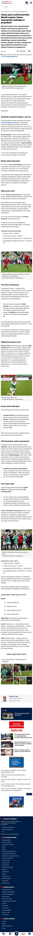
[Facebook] (10, 934)
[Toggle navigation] (31, 3)
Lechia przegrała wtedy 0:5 (9, 123)
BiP (3, 832)
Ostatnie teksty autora (14, 700)
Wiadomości (8, 11)
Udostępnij (22, 51)
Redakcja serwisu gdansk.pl (8, 827)
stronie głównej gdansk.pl (10, 56)
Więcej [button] (28, 794)
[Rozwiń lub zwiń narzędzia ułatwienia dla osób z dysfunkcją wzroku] (29, 934)
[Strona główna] (3, 934)
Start (2, 11)
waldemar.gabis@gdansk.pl (15, 698)
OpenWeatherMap (14, 834)
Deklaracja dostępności (7, 829)
